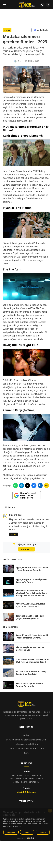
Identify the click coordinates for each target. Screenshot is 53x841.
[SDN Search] (48, 5)
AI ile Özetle (42, 30)
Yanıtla (13, 534)
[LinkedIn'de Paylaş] (40, 485)
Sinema (7, 30)
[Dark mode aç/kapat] (42, 5)
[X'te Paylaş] (27, 485)
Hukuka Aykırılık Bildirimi (26, 744)
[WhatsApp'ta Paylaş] (15, 485)
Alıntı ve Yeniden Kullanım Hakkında (26, 748)
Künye (27, 753)
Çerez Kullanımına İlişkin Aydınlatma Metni (26, 739)
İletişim (26, 735)
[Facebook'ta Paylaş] (33, 485)
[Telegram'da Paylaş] (21, 485)
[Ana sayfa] (26, 5)
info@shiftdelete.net (26, 792)
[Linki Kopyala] (46, 485)
